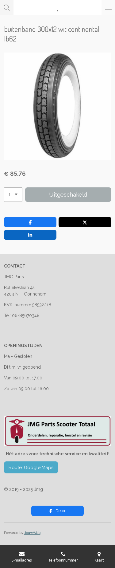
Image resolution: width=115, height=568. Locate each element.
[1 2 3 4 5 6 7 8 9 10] (13, 194)
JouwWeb (32, 533)
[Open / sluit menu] (108, 7)
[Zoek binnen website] (6, 7)
